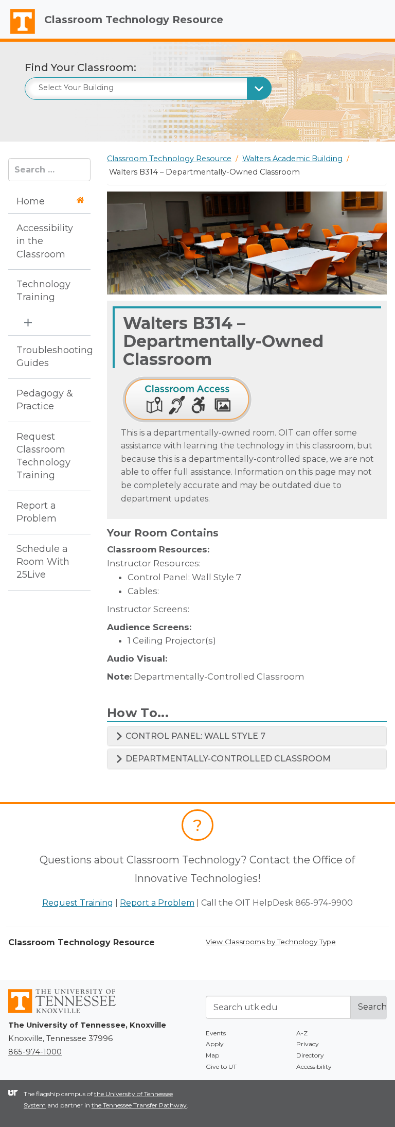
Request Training (77, 903)
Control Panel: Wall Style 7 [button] (194, 736)
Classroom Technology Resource (133, 19)
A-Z (302, 1033)
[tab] (246, 736)
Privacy (307, 1044)
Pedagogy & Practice (44, 400)
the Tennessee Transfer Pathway (139, 1105)
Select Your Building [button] (76, 87)
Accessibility (314, 1066)
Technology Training (43, 291)
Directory (310, 1055)
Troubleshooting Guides (46, 356)
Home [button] (30, 201)
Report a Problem (36, 512)
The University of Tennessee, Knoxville (18, 33)
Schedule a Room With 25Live (42, 561)
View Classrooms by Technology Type (271, 942)
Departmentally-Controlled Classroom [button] (227, 759)
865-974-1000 (35, 1051)
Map (212, 1055)
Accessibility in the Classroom (44, 240)
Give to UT (221, 1066)
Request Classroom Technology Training (43, 456)
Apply (215, 1044)
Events (216, 1033)
